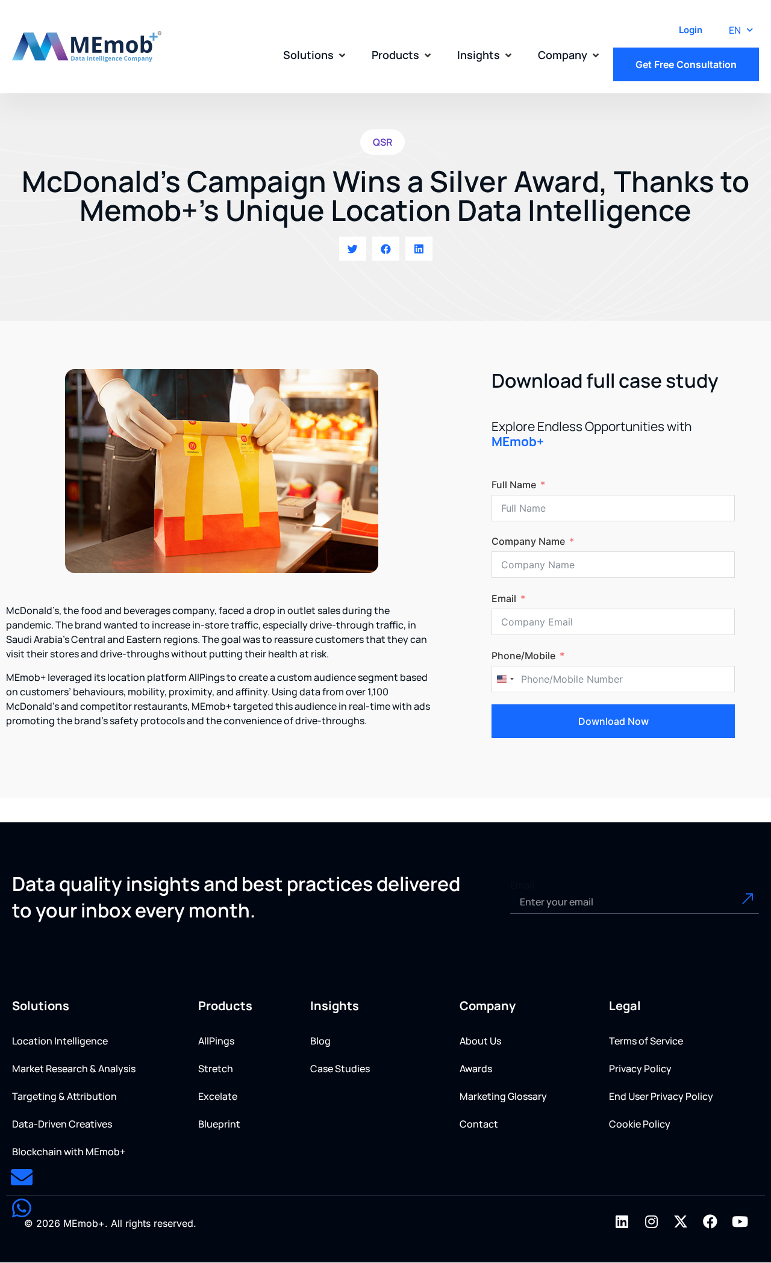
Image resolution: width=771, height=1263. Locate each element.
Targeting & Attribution (64, 1096)
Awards (476, 1068)
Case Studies (340, 1068)
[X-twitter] (680, 1221)
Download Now (613, 721)
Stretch (215, 1068)
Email (504, 598)
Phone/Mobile (523, 656)
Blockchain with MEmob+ (68, 1151)
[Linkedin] (621, 1221)
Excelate (217, 1096)
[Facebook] (710, 1221)
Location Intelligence (60, 1040)
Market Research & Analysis (74, 1068)
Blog (320, 1040)
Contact (479, 1124)
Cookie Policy (639, 1124)
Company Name (528, 541)
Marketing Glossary (503, 1096)
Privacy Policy (640, 1068)
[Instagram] (651, 1221)
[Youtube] (739, 1221)
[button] (315, 55)
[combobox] (504, 679)
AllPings (216, 1040)
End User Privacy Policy (661, 1096)
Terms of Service (646, 1040)
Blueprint (219, 1124)
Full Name (514, 485)
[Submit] (734, 902)
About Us (480, 1040)
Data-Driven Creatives (62, 1124)
